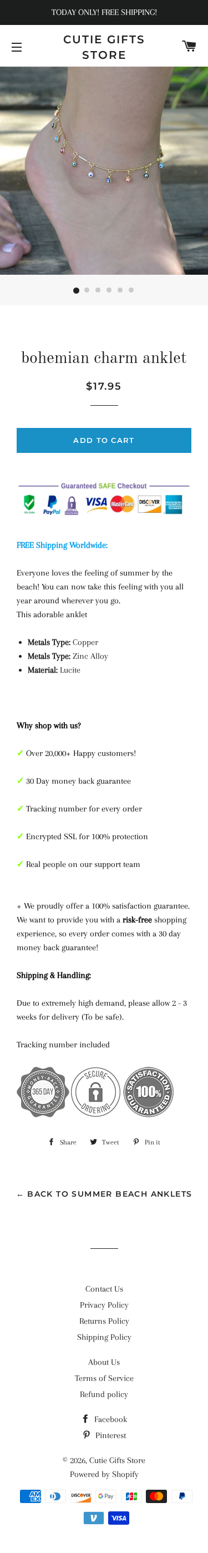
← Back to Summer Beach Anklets (104, 1194)
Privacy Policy (104, 1305)
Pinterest (109, 1435)
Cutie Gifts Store (104, 47)
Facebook (109, 1419)
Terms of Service (104, 1378)
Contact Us (104, 1289)
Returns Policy (104, 1321)
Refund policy (104, 1394)
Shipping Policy (104, 1337)
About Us (104, 1362)
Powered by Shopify (104, 1474)
